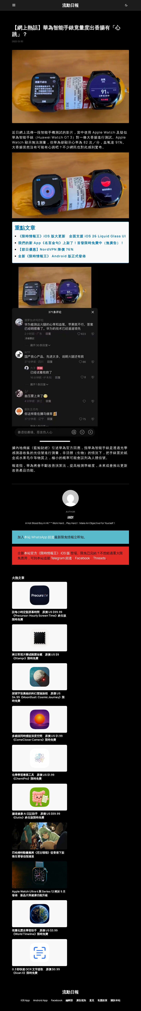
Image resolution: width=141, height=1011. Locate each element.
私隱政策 (102, 1000)
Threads (99, 558)
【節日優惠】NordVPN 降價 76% (46, 249)
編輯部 (69, 1000)
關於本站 (115, 1000)
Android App (40, 1000)
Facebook (82, 558)
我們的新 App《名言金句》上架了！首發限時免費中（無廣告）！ (71, 243)
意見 (91, 1000)
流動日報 (70, 5)
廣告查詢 (81, 1000)
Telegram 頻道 (61, 558)
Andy (70, 517)
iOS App (25, 1000)
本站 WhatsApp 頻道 (39, 537)
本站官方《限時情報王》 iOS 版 (47, 553)
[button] (14, 5)
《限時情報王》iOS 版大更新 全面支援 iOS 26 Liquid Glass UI (72, 236)
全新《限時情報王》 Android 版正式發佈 (52, 256)
